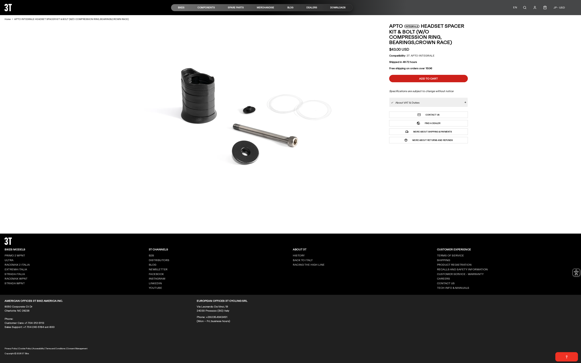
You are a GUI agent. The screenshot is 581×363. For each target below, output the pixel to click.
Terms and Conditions (55, 348)
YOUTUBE (155, 287)
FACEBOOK (156, 274)
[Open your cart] (545, 7)
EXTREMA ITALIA (16, 269)
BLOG (290, 8)
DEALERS (311, 8)
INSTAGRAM (157, 278)
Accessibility (38, 348)
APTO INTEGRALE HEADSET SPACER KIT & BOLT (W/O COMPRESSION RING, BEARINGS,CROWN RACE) (71, 19)
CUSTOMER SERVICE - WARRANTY (460, 274)
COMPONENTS (206, 8)
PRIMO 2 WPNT (15, 255)
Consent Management (77, 348)
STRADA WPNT (15, 283)
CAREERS (443, 278)
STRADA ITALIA (15, 274)
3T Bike (25, 353)
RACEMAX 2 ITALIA (17, 264)
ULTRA (9, 260)
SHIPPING (443, 260)
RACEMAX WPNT (16, 278)
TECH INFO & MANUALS (453, 287)
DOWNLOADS (338, 8)
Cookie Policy (25, 348)
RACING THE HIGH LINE (309, 264)
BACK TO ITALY (303, 260)
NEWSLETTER (158, 269)
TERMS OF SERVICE (450, 255)
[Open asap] (566, 356)
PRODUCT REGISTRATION (454, 264)
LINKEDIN (155, 283)
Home (8, 19)
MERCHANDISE (265, 8)
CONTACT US (446, 283)
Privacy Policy (11, 348)
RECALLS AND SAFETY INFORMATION (462, 269)
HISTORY (299, 255)
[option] (246, 113)
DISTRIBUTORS (159, 260)
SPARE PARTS (236, 8)
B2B (151, 255)
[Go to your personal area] (535, 7)
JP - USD (559, 7)
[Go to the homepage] (8, 10)
